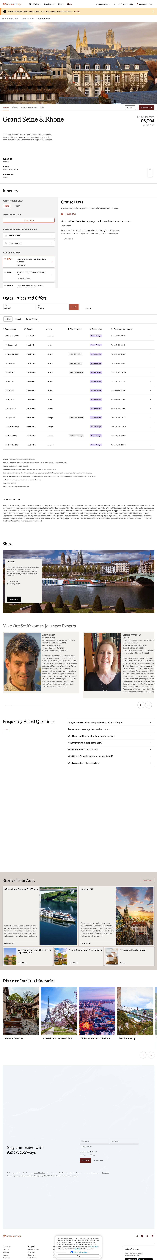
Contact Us (31, 1252)
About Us (6, 1249)
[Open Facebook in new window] (142, 1236)
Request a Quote (33, 1249)
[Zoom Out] (150, 174)
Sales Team (31, 1255)
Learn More (76, 11)
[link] (69, 4)
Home (4, 18)
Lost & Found (32, 1257)
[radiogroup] (110, 1155)
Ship (39, 305)
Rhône (32, 18)
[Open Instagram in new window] (137, 1236)
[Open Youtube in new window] (152, 1236)
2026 (7, 206)
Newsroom (6, 1257)
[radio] (81, 1155)
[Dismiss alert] (153, 11)
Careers (5, 1255)
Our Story (6, 1252)
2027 (18, 206)
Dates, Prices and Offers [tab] (29, 107)
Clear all (88, 308)
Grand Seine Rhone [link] (44, 18)
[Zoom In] (150, 169)
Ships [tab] (42, 107)
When (6, 305)
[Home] (13, 4)
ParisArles (29, 220)
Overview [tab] (6, 107)
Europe (24, 18)
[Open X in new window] (147, 1236)
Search (74, 307)
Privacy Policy (105, 1173)
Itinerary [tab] (15, 107)
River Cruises (13, 18)
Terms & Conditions (39, 1173)
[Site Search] (114, 4)
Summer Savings (31, 319)
